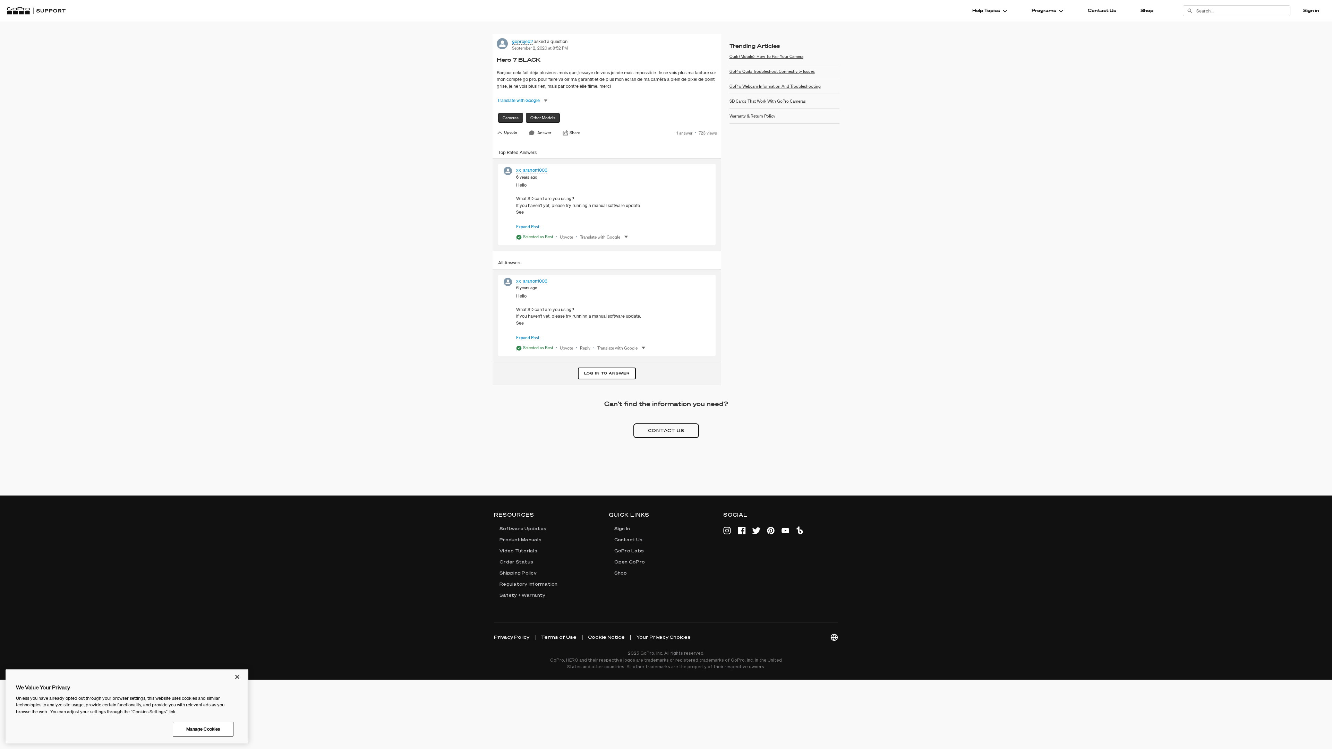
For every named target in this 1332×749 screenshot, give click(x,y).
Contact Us (1102, 10)
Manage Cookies (203, 729)
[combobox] (1243, 11)
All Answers (509, 263)
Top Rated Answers (517, 152)
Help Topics (986, 10)
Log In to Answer (607, 373)
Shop (1147, 10)
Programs (1044, 10)
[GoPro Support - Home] (36, 11)
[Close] (237, 677)
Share (575, 133)
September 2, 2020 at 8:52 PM (540, 48)
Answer (544, 133)
